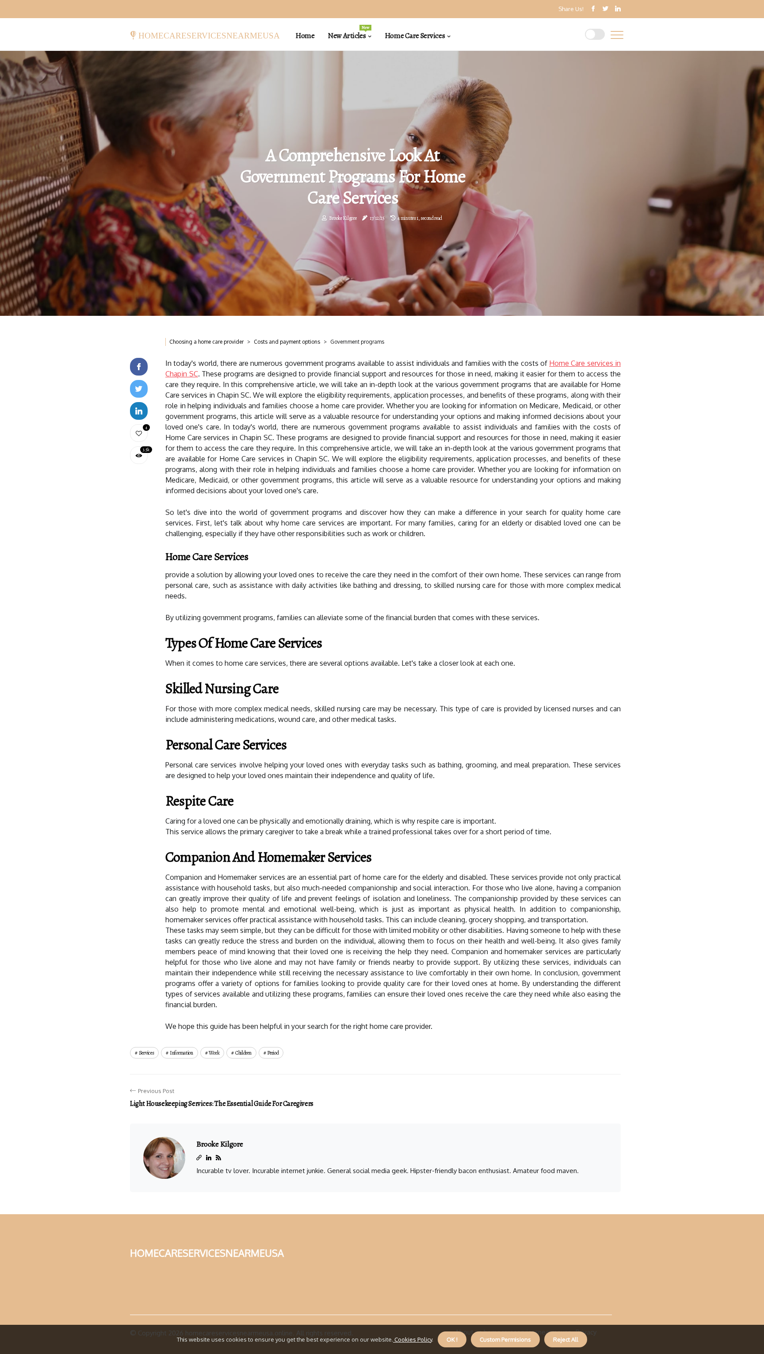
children (243, 1052)
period (273, 1052)
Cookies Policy (412, 1339)
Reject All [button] (565, 1339)
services (146, 1052)
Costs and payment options (287, 341)
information (181, 1052)
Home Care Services (415, 36)
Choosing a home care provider (206, 341)
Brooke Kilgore (343, 218)
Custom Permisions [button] (505, 1339)
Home (304, 36)
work (214, 1052)
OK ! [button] (452, 1339)
